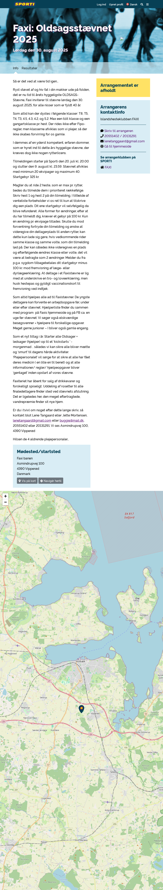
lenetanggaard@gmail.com (124, 141)
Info (15, 68)
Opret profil (116, 4)
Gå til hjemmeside (117, 146)
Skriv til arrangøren (118, 130)
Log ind (101, 4)
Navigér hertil (52, 481)
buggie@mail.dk (72, 420)
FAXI (108, 167)
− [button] (5, 502)
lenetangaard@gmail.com (32, 420)
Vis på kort (28, 481)
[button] (132, 4)
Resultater (29, 68)
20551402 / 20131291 (120, 136)
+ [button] (5, 496)
